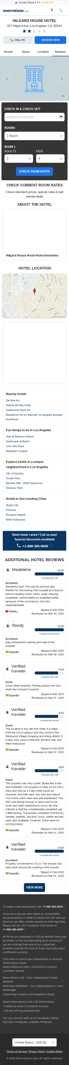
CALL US (20, 40)
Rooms (8, 51)
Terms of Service (17, 1051)
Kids (39, 151)
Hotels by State (14, 1006)
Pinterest (46, 1022)
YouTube (8, 1022)
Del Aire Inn (13, 400)
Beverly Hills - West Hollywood (24, 483)
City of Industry (15, 473)
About (26, 51)
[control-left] (7, 79)
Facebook (43, 1018)
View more (34, 887)
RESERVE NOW (50, 40)
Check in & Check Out (22, 109)
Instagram (21, 1022)
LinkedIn (34, 1022)
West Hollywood (15, 519)
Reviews (60, 51)
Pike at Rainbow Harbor (20, 436)
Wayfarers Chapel (16, 451)
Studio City (12, 505)
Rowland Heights (16, 514)
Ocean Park (13, 478)
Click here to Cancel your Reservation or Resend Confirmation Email (32, 961)
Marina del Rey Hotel (18, 405)
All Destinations (44, 1001)
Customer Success (37, 1006)
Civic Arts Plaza (15, 446)
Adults (10, 151)
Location (43, 51)
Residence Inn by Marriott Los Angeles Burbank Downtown (34, 417)
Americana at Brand (17, 441)
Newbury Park (14, 487)
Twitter (54, 1018)
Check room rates (34, 171)
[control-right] (62, 79)
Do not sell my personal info (22, 1010)
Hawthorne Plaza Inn (18, 410)
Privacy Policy (37, 1051)
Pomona (11, 509)
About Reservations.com (18, 1001)
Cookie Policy (55, 1051)
